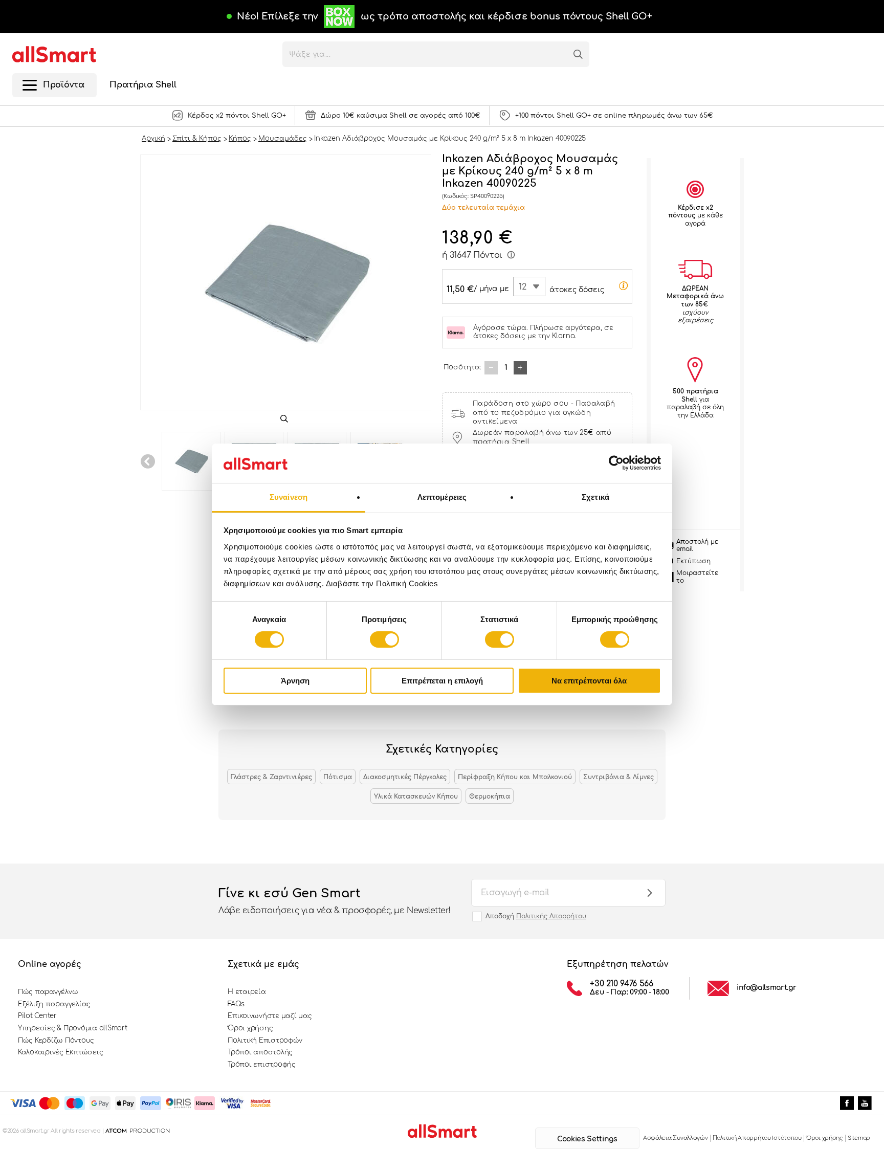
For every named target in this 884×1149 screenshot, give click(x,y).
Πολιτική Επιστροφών (265, 1040)
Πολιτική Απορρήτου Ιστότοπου (757, 1138)
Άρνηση (295, 680)
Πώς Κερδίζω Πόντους (56, 1040)
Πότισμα (337, 777)
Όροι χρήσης (250, 1028)
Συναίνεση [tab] (288, 497)
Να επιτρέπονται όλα (589, 680)
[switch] (384, 639)
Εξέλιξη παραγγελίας (54, 1004)
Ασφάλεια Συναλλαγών (675, 1138)
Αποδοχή (535, 916)
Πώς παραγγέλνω (48, 992)
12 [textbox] (522, 287)
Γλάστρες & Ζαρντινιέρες (271, 777)
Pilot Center (37, 1016)
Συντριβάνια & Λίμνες (618, 777)
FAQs (236, 1004)
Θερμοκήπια (489, 796)
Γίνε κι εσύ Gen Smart (334, 901)
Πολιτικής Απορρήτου (551, 916)
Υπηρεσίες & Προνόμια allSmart (72, 1028)
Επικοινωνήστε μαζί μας (270, 1016)
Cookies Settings (587, 1139)
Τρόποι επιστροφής (262, 1064)
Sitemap (859, 1138)
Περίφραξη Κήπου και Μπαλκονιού (515, 777)
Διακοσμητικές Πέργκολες (405, 777)
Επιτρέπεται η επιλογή (442, 680)
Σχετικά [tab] (595, 497)
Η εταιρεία (247, 992)
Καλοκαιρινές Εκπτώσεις (60, 1052)
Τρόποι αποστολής (260, 1052)
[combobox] (529, 286)
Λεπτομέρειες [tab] (442, 497)
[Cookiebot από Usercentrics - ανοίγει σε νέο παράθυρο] (616, 463)
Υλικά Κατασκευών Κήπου (416, 796)
